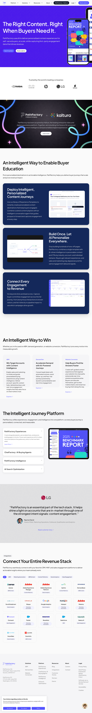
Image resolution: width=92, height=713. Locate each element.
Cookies (81, 690)
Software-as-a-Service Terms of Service (83, 682)
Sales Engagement (67, 577)
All (4, 577)
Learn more (46, 133)
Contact (67, 670)
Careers (67, 666)
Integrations (55, 670)
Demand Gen (29, 670)
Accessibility (82, 687)
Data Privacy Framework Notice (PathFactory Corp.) (82, 673)
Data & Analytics (55, 577)
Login (72, 3)
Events (54, 681)
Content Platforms (43, 577)
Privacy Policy (83, 666)
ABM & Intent (31, 577)
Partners (54, 678)
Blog (53, 666)
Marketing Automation (19, 577)
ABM (26, 666)
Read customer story (45, 530)
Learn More (7, 444)
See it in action (8, 51)
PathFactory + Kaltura (61, 3)
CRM (9, 577)
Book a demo (84, 3)
